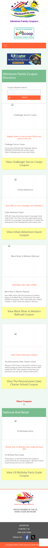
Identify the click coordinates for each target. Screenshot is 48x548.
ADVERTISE (24, 526)
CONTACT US (24, 529)
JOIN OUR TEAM (24, 532)
